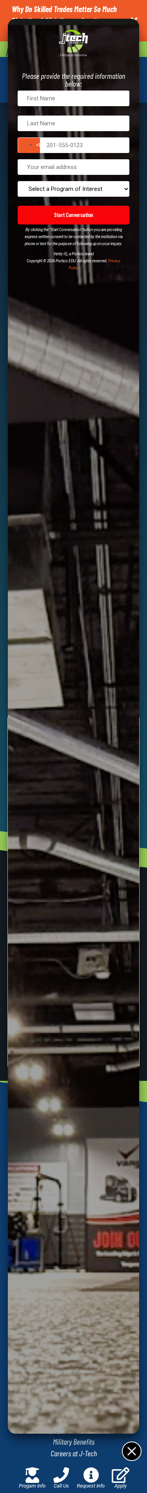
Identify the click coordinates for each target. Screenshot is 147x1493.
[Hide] (131, 1450)
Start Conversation (73, 214)
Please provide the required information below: (73, 79)
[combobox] (29, 145)
